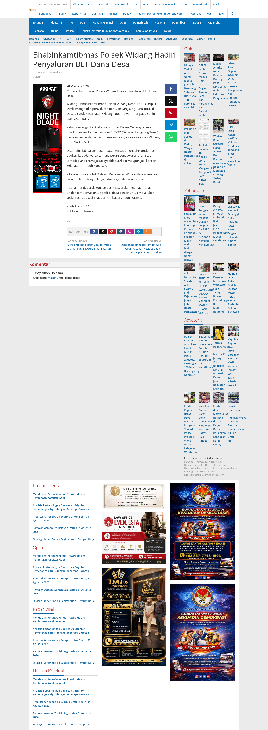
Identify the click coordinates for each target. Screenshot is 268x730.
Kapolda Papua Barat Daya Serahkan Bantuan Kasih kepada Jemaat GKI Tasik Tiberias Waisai (234, 362)
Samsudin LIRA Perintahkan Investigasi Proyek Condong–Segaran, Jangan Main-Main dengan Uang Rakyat (191, 236)
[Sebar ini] (171, 89)
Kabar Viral (228, 468)
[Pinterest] (112, 231)
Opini (208, 465)
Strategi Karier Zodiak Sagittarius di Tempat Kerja (64, 539)
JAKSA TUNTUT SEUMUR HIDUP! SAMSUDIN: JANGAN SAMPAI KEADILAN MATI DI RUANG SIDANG (206, 293)
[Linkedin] (139, 231)
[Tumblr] (121, 231)
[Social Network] (232, 13)
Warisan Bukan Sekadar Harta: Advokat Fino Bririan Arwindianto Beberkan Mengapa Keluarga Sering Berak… (221, 159)
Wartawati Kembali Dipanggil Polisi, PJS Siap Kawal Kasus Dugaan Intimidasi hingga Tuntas (234, 225)
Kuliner (201, 471)
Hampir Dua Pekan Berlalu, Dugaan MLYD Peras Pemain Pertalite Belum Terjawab (233, 293)
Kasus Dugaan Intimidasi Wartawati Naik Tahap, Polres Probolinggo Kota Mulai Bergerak (221, 292)
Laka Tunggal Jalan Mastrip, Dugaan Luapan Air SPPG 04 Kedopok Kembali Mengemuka (206, 225)
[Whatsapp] (171, 137)
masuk (52, 277)
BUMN (216, 468)
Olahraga (189, 471)
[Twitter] (103, 231)
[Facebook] (94, 231)
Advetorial (202, 461)
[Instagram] (130, 231)
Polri (220, 461)
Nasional (189, 468)
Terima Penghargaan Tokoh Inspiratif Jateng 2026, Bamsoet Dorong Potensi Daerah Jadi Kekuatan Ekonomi (221, 365)
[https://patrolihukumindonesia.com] (32, 9)
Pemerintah (220, 465)
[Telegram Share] (171, 125)
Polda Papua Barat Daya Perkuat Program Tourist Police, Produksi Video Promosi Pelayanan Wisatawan (191, 429)
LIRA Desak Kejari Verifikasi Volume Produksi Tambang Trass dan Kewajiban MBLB (234, 146)
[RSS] (147, 231)
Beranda (188, 461)
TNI (213, 461)
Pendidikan (203, 468)
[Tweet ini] (171, 101)
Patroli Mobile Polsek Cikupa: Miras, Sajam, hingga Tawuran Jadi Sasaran (89, 244)
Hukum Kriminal (193, 465)
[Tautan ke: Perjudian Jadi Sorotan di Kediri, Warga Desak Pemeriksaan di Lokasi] (189, 122)
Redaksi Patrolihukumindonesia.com (204, 474)
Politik (211, 471)
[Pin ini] (171, 113)
